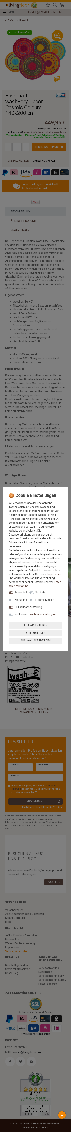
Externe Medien (44, 599)
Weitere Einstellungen (43, 614)
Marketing (21, 599)
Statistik (40, 592)
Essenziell (21, 592)
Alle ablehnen (35, 632)
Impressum (54, 574)
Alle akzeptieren (35, 625)
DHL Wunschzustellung (28, 607)
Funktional (21, 614)
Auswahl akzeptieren (35, 640)
